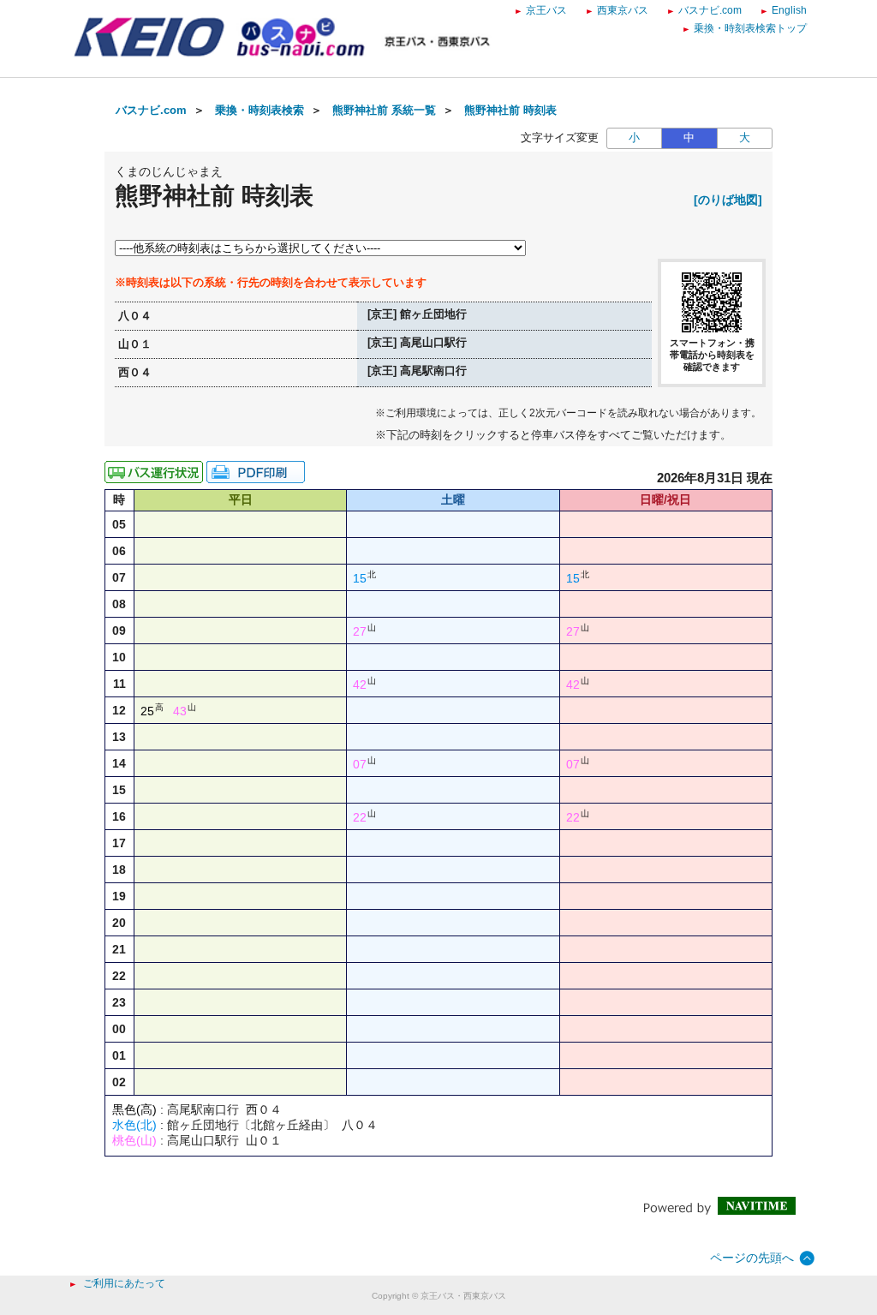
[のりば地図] (728, 199)
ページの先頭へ (752, 1257)
